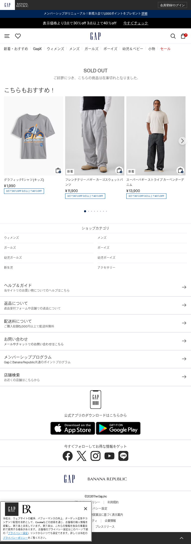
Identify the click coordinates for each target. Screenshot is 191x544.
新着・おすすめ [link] (16, 49)
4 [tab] (94, 211)
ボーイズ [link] (110, 49)
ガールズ (10, 248)
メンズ (101, 238)
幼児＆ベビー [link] (132, 49)
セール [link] (165, 49)
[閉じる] (85, 508)
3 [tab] (91, 211)
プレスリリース (104, 527)
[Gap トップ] (95, 36)
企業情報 (110, 521)
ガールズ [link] (91, 49)
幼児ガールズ (13, 258)
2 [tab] (88, 211)
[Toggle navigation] (7, 36)
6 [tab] (100, 211)
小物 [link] (151, 49)
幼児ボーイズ (106, 258)
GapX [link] (37, 49)
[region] (46, 521)
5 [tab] (97, 211)
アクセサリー (106, 268)
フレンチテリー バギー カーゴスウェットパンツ (94, 182)
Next (183, 141)
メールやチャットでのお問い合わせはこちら (34, 344)
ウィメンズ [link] (55, 49)
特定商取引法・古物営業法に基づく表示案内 (95, 515)
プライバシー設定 (95, 508)
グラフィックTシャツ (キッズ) (24, 180)
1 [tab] (85, 211)
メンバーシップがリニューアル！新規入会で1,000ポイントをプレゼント (95, 13)
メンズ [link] (74, 49)
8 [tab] (106, 211)
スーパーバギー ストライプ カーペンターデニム (155, 182)
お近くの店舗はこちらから (22, 380)
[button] (172, 5)
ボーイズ (103, 248)
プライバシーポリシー (15, 538)
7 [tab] (103, 211)
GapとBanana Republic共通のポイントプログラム (37, 362)
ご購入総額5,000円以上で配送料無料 (29, 326)
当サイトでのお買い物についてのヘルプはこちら (37, 290)
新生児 (8, 268)
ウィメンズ (11, 238)
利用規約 (112, 502)
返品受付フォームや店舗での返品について (32, 308)
